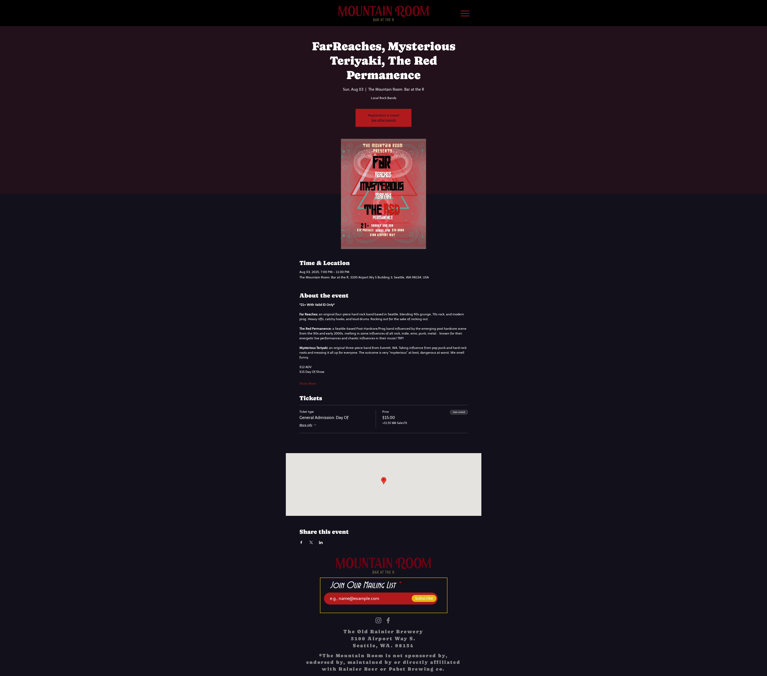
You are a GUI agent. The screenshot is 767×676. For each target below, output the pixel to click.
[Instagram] (378, 620)
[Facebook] (388, 620)
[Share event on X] (311, 542)
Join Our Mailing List (362, 585)
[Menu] (465, 13)
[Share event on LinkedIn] (321, 542)
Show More (307, 383)
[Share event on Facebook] (301, 542)
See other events (383, 120)
